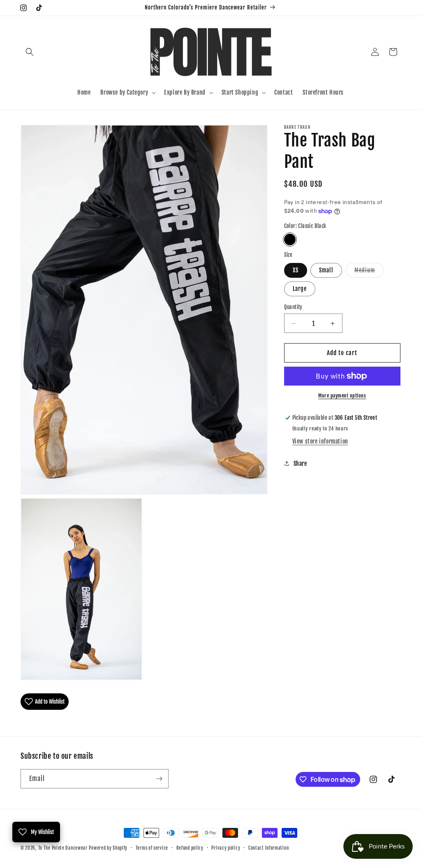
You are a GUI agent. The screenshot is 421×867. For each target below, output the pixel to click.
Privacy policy (225, 848)
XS (295, 270)
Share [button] (300, 463)
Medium (369, 272)
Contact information (268, 848)
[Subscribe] (159, 778)
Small (326, 270)
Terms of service (152, 848)
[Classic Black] (290, 239)
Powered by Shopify (108, 848)
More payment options (342, 396)
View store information (320, 441)
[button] (30, 52)
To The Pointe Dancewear (63, 848)
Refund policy (190, 848)
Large (300, 288)
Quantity (293, 307)
